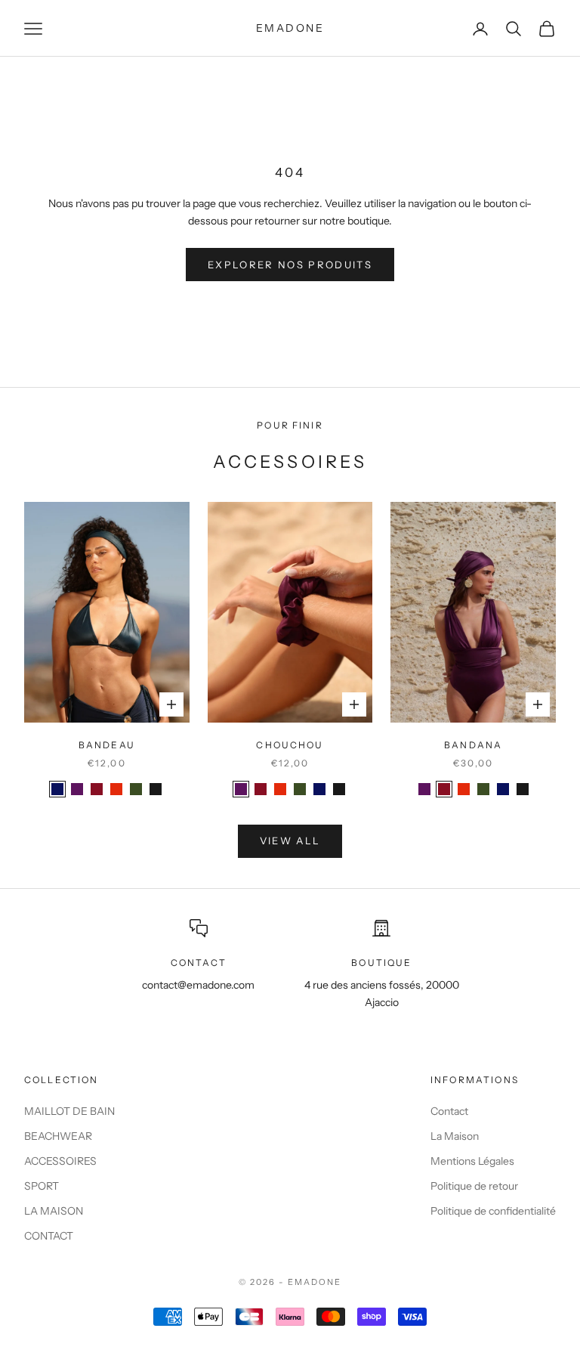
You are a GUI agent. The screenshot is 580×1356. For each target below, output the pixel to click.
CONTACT (48, 1236)
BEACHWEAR (58, 1136)
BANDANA (473, 745)
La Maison (454, 1136)
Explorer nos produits (290, 265)
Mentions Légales (472, 1161)
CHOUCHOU (289, 745)
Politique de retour (474, 1186)
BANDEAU (107, 745)
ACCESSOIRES (60, 1161)
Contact (449, 1111)
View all (290, 840)
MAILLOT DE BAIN (69, 1111)
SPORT (41, 1186)
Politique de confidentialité (493, 1211)
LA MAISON (53, 1211)
